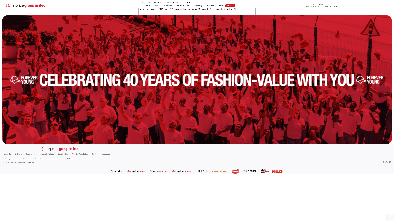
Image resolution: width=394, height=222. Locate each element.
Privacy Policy (39, 159)
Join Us (94, 154)
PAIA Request (8, 159)
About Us (146, 6)
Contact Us (106, 154)
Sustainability (197, 6)
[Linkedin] (390, 162)
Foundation (210, 6)
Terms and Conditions (24, 159)
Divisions (157, 6)
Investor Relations (183, 6)
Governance (168, 6)
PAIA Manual (69, 159)
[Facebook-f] (383, 162)
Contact (220, 6)
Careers (229, 6)
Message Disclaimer (54, 159)
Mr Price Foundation (80, 154)
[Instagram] (386, 162)
